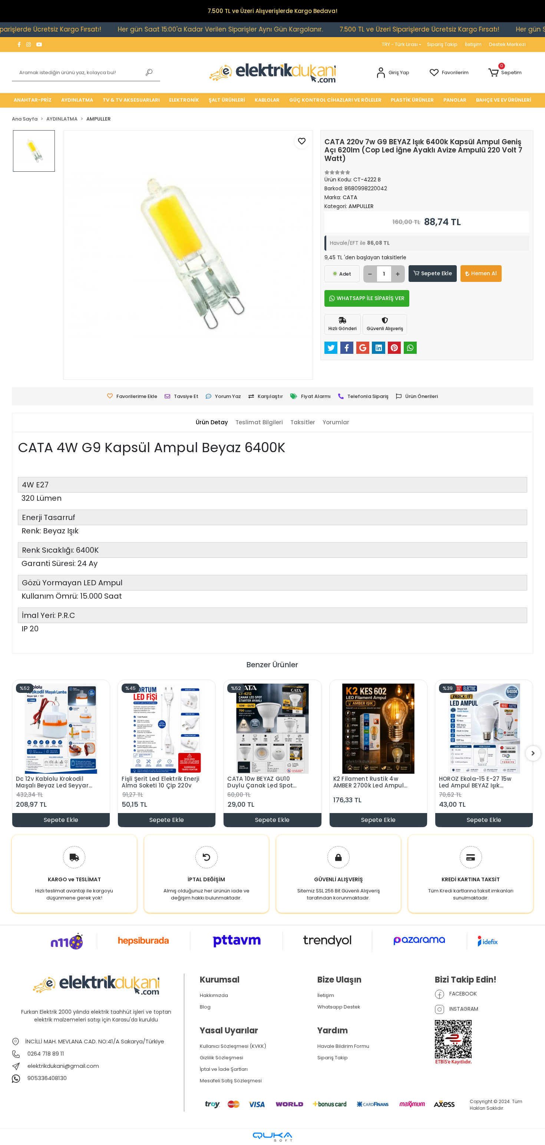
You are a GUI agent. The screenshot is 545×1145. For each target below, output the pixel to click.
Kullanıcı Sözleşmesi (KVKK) (233, 1046)
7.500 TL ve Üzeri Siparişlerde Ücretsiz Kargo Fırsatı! (390, 29)
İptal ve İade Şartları (224, 1069)
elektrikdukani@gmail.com (63, 1066)
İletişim (473, 44)
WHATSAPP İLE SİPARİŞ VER (370, 298)
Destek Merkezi (507, 44)
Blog (205, 1006)
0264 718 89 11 (45, 1053)
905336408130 (46, 1078)
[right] (533, 753)
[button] (392, 72)
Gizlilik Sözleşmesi (221, 1057)
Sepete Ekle (436, 273)
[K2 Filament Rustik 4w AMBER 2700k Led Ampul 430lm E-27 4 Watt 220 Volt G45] (378, 729)
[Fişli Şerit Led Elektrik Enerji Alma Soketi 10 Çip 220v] (167, 729)
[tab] (212, 423)
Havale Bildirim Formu (343, 1046)
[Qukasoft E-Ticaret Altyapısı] (272, 1137)
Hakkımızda (214, 995)
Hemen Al (484, 273)
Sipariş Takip (442, 44)
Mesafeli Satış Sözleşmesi (231, 1080)
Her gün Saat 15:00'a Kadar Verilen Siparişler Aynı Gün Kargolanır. (190, 29)
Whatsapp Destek (338, 1006)
